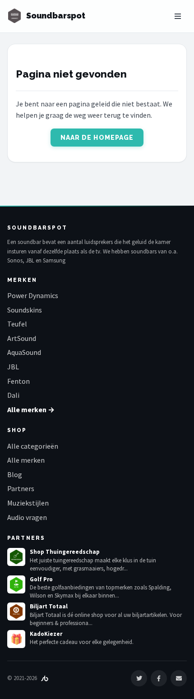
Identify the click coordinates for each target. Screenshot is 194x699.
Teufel (17, 323)
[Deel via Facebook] (159, 678)
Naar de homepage (97, 137)
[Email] (179, 678)
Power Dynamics (32, 295)
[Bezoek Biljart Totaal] (16, 611)
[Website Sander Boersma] (44, 678)
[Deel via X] (139, 678)
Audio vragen (27, 517)
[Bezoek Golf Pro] (16, 584)
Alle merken (26, 459)
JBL (13, 366)
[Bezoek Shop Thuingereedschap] (16, 557)
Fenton (18, 381)
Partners (20, 488)
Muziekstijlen (28, 502)
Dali (13, 395)
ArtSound (21, 338)
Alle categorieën (32, 446)
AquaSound (24, 352)
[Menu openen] (178, 16)
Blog (14, 474)
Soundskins (24, 309)
